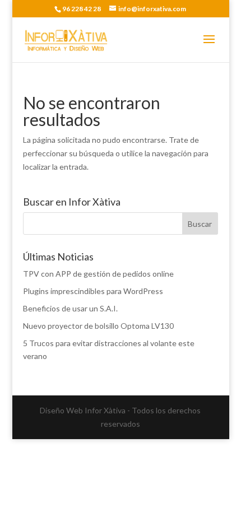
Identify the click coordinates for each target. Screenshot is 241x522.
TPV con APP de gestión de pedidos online (98, 273)
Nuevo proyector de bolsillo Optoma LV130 (98, 325)
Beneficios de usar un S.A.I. (70, 308)
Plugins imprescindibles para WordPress (93, 291)
